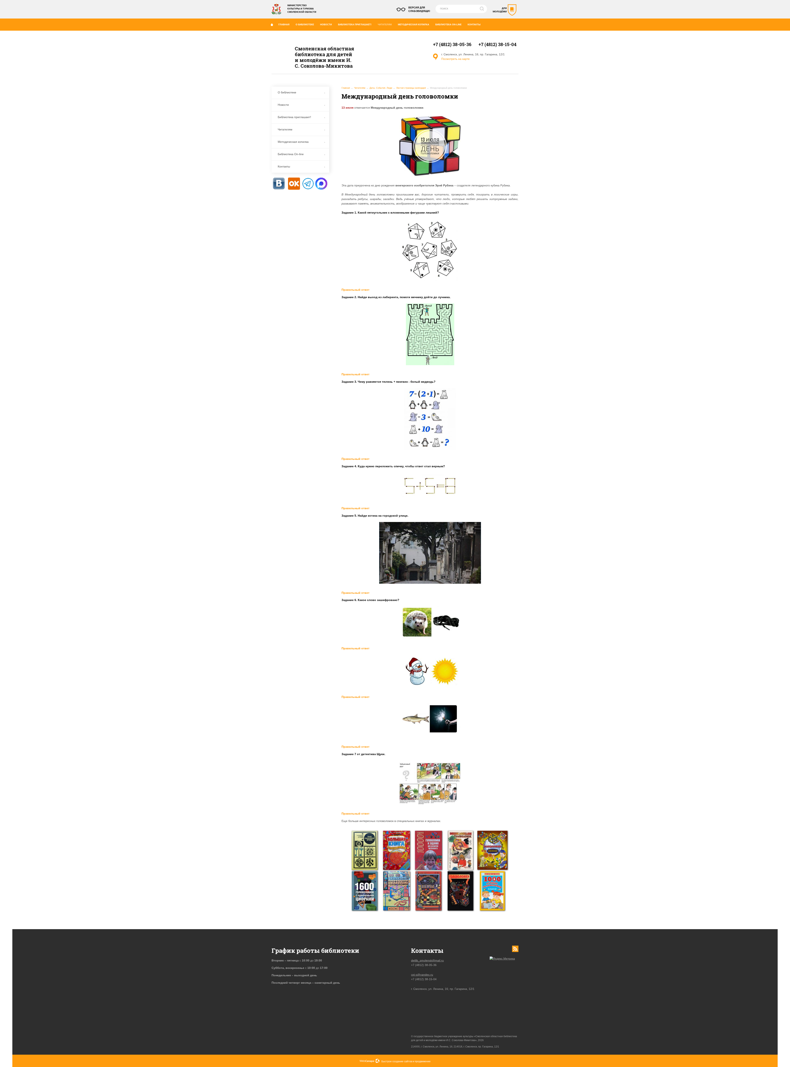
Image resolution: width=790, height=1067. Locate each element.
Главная (283, 24)
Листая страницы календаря (411, 88)
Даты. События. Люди (380, 88)
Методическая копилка (413, 24)
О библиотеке (305, 24)
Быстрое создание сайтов (396, 1061)
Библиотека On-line (448, 24)
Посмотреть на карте (455, 58)
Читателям (385, 24)
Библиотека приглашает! (355, 24)
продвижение (423, 1061)
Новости (326, 24)
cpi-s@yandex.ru (422, 974)
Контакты (474, 24)
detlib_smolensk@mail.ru (427, 960)
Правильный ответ (355, 289)
